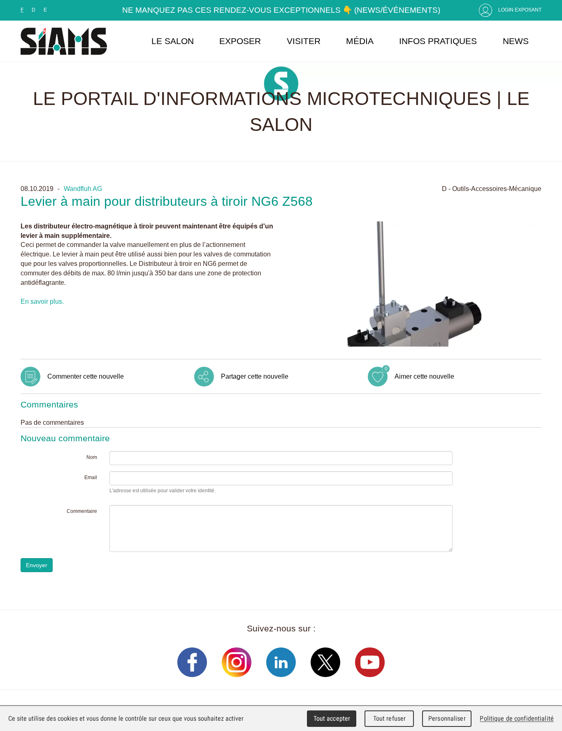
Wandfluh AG (83, 188)
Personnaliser (447, 718)
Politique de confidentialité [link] (517, 718)
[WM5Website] (64, 41)
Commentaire (82, 511)
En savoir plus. (42, 301)
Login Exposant (519, 10)
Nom (91, 457)
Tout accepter (332, 718)
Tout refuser (389, 718)
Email (90, 477)
